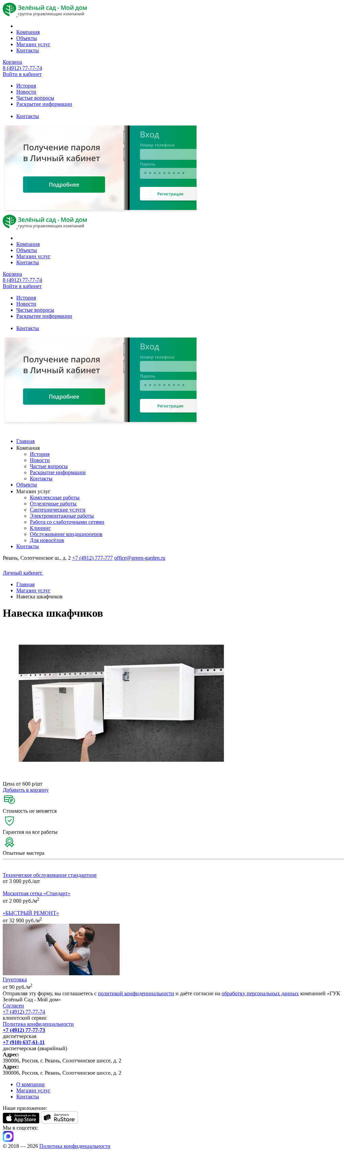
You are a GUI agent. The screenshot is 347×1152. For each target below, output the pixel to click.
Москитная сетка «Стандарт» (36, 893)
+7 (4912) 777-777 (92, 558)
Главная (25, 441)
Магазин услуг (33, 44)
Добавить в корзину (26, 790)
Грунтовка (15, 979)
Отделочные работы (53, 503)
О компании (30, 1084)
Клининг (40, 528)
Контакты (27, 50)
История (26, 86)
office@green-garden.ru (139, 558)
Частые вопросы (35, 98)
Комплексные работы (55, 497)
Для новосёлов (47, 540)
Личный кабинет (23, 573)
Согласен (13, 1006)
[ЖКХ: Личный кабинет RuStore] (59, 1122)
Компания (28, 32)
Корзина (12, 62)
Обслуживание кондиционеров (66, 534)
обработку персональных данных (260, 993)
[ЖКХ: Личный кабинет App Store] (21, 1122)
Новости (26, 92)
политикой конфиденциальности (136, 993)
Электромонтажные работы (62, 516)
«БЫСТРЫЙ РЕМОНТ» (31, 913)
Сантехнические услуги (57, 510)
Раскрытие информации (44, 104)
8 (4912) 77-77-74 (22, 68)
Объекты (26, 38)
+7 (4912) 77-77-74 (24, 1012)
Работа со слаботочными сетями (67, 522)
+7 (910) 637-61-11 (24, 1042)
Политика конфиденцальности (38, 1024)
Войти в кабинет (22, 74)
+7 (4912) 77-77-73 (24, 1030)
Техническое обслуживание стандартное (50, 875)
